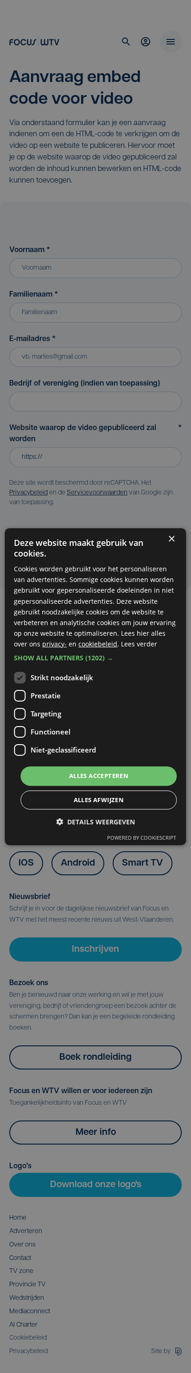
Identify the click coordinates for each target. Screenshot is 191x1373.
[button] (95, 658)
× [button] (171, 538)
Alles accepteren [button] (98, 776)
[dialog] (95, 686)
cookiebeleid (97, 643)
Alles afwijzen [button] (99, 800)
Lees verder (139, 643)
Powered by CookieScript (141, 837)
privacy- (54, 643)
